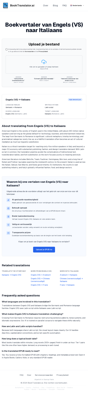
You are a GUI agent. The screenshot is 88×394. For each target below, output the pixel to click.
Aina (42, 387)
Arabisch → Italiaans (68, 275)
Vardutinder (43, 389)
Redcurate (60, 389)
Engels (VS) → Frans (39, 285)
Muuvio (34, 389)
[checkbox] (6, 49)
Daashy (28, 387)
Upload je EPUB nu (44, 249)
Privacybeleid (43, 51)
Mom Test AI (61, 387)
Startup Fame (49, 379)
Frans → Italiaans (67, 285)
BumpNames (19, 387)
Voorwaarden (29, 51)
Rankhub (36, 387)
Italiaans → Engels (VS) (11, 275)
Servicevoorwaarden (44, 375)
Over (45, 5)
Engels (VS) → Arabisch (41, 275)
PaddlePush (51, 387)
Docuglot (52, 389)
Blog (55, 5)
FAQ (64, 5)
